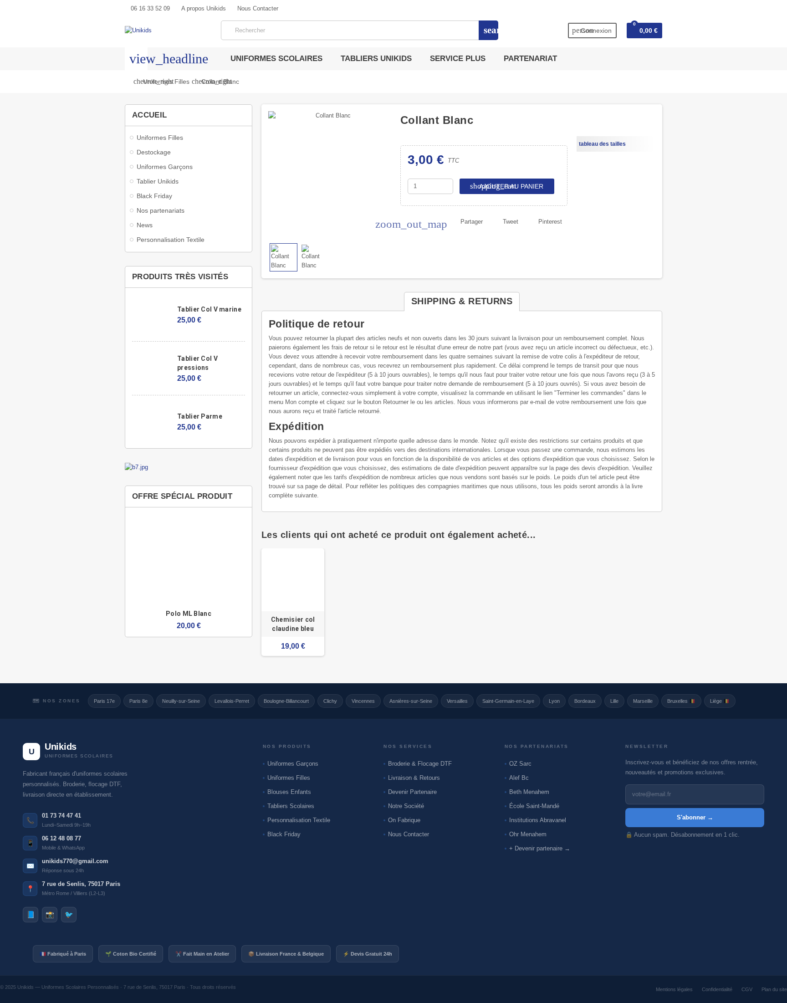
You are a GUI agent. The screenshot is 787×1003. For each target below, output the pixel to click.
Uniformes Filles (288, 777)
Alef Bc (519, 777)
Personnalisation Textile (298, 820)
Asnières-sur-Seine (410, 701)
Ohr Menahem (528, 834)
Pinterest (550, 221)
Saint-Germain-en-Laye (508, 701)
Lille (614, 701)
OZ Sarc (520, 763)
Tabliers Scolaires (290, 806)
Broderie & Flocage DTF (420, 763)
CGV (746, 989)
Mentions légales (674, 989)
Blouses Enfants (289, 791)
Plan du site (774, 989)
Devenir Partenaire (412, 791)
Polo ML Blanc (188, 613)
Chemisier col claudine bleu (293, 624)
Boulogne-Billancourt (286, 701)
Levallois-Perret (232, 701)
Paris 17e (104, 701)
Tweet (510, 221)
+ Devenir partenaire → (539, 848)
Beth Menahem (529, 791)
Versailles (457, 701)
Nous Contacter (408, 834)
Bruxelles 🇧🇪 (681, 701)
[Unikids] (138, 29)
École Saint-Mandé (534, 806)
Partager (471, 221)
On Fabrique (404, 820)
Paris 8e (138, 701)
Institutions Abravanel (537, 820)
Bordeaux (585, 701)
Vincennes (363, 701)
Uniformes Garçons (292, 763)
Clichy (330, 701)
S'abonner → (695, 817)
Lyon (554, 701)
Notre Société (406, 806)
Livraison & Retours (414, 777)
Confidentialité (717, 989)
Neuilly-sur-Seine (181, 701)
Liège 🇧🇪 (720, 701)
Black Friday (284, 834)
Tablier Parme (199, 416)
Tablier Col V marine (209, 309)
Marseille (643, 701)
